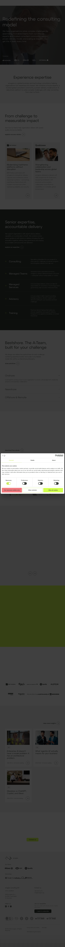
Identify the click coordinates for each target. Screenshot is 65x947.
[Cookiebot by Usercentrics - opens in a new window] (56, 455)
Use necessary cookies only (12, 490)
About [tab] (53, 460)
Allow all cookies (53, 490)
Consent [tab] (11, 460)
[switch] (24, 483)
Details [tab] (32, 460)
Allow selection (32, 490)
